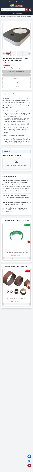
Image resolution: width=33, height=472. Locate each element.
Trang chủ (3, 16)
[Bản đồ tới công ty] (16, 2)
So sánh (17, 78)
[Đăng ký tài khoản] (29, 2)
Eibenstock (4, 62)
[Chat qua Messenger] (29, 461)
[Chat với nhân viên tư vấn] (29, 465)
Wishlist (17, 75)
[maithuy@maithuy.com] (10, 2)
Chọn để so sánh (17, 258)
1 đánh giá (17, 82)
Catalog (17, 86)
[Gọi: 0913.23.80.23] (4, 2)
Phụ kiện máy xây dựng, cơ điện (13, 16)
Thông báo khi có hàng (17, 71)
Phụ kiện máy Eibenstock (26, 16)
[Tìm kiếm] (26, 9)
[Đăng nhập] (23, 2)
